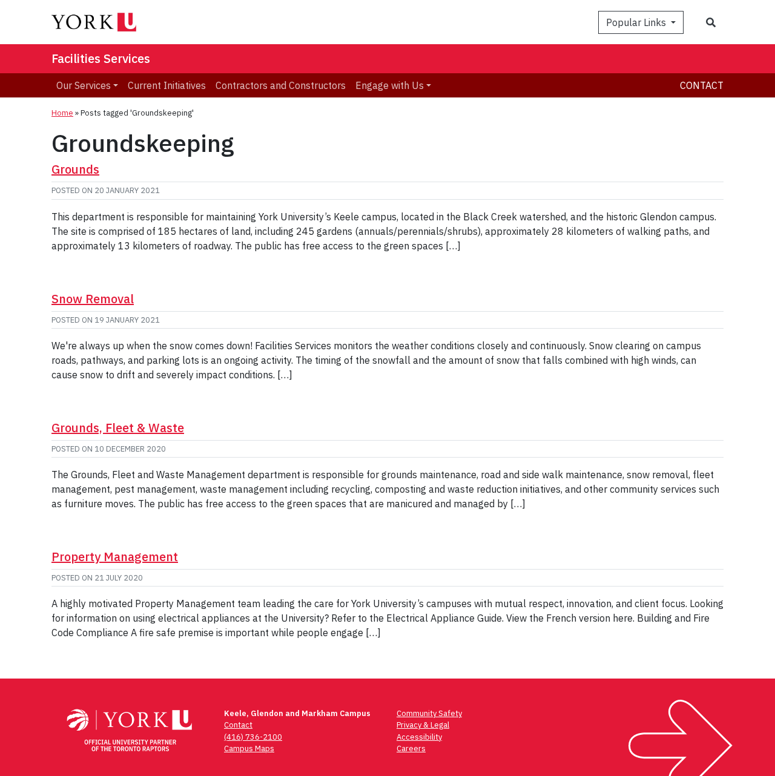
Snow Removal (92, 299)
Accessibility (419, 737)
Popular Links (637, 22)
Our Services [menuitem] (83, 85)
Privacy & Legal (423, 725)
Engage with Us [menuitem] (389, 85)
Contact (702, 85)
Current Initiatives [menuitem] (167, 85)
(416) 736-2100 (253, 737)
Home (62, 113)
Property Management (114, 556)
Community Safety (429, 713)
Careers (411, 748)
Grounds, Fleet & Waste (117, 427)
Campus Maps (249, 748)
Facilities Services (100, 58)
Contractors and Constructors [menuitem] (281, 85)
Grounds (75, 169)
